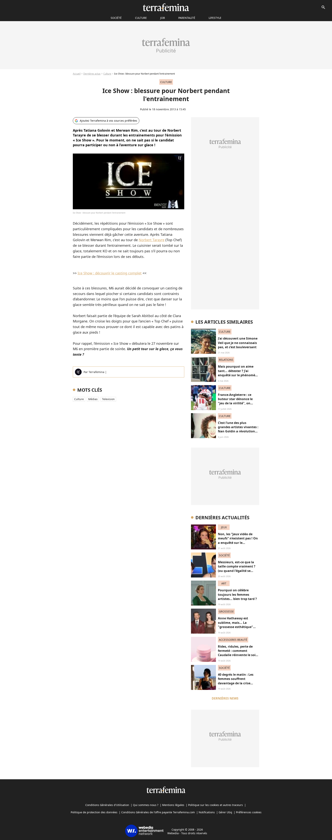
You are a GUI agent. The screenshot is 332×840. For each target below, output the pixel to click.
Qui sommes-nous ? (145, 805)
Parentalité (186, 18)
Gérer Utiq (225, 812)
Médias (93, 399)
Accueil (77, 73)
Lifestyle (215, 18)
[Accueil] (166, 7)
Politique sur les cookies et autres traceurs (215, 805)
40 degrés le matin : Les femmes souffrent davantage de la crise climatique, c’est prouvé (236, 681)
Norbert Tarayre (151, 240)
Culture (141, 18)
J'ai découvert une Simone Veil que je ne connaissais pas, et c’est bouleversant (237, 342)
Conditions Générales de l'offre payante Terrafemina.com (158, 812)
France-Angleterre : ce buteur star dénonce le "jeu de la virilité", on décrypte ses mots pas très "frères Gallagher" (238, 403)
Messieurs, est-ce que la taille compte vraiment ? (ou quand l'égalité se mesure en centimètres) (236, 568)
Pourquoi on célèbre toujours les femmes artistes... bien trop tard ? (237, 594)
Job (162, 18)
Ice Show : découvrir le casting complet (110, 273)
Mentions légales (173, 805)
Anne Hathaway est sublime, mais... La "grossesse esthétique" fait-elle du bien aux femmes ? (235, 627)
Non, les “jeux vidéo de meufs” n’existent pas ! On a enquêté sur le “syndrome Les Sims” (238, 540)
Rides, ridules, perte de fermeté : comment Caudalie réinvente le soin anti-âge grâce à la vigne (238, 652)
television (108, 399)
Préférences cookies (248, 812)
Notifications (207, 812)
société (116, 18)
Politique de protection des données (94, 812)
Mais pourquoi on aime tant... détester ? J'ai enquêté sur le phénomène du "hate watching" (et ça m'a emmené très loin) (238, 375)
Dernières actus (91, 73)
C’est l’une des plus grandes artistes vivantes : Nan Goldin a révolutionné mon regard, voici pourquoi (238, 431)
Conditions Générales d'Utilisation (107, 805)
